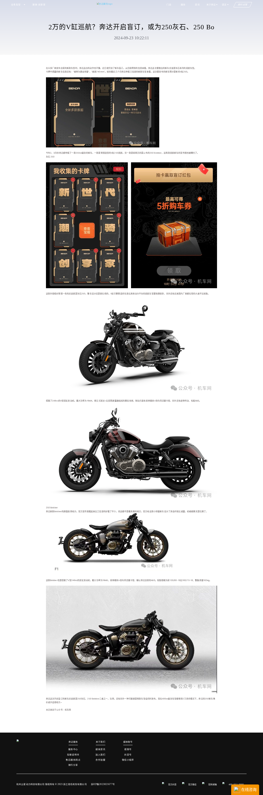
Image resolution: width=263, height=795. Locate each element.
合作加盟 (100, 760)
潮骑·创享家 (38, 4)
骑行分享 (73, 765)
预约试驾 (242, 4)
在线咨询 (248, 789)
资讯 (197, 4)
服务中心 (73, 749)
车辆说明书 (73, 754)
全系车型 (16, 4)
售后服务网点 (73, 760)
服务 (183, 4)
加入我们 (100, 754)
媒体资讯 (100, 749)
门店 (168, 4)
